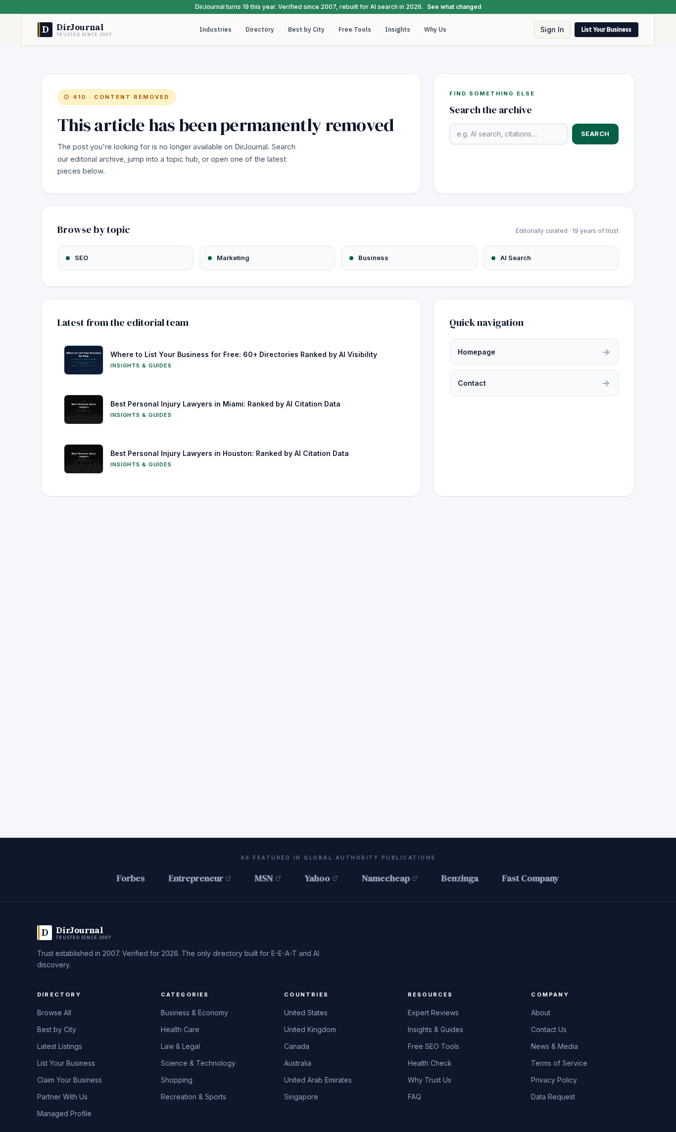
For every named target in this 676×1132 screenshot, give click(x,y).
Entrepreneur (196, 878)
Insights (397, 29)
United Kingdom (310, 1029)
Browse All (54, 1012)
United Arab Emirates (318, 1080)
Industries (215, 29)
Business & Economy (194, 1012)
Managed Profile (64, 1113)
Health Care (180, 1029)
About (540, 1012)
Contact (534, 383)
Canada (296, 1046)
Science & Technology (198, 1063)
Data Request (553, 1096)
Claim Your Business (69, 1080)
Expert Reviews (433, 1012)
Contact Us (549, 1029)
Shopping (177, 1080)
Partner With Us (62, 1096)
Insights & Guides (435, 1029)
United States (306, 1012)
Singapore (301, 1096)
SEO (81, 258)
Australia (297, 1063)
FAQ (414, 1096)
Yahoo (317, 878)
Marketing (233, 258)
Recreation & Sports (193, 1096)
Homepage (534, 352)
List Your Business (606, 29)
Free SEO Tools (433, 1046)
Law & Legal (180, 1046)
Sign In (552, 29)
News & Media (554, 1046)
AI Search (515, 258)
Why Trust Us (429, 1080)
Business (373, 258)
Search (595, 133)
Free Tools (354, 29)
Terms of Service (559, 1063)
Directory (259, 29)
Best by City (306, 29)
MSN (264, 878)
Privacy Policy (554, 1080)
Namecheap (386, 878)
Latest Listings (59, 1046)
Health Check (430, 1063)
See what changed (454, 6)
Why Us (435, 29)
